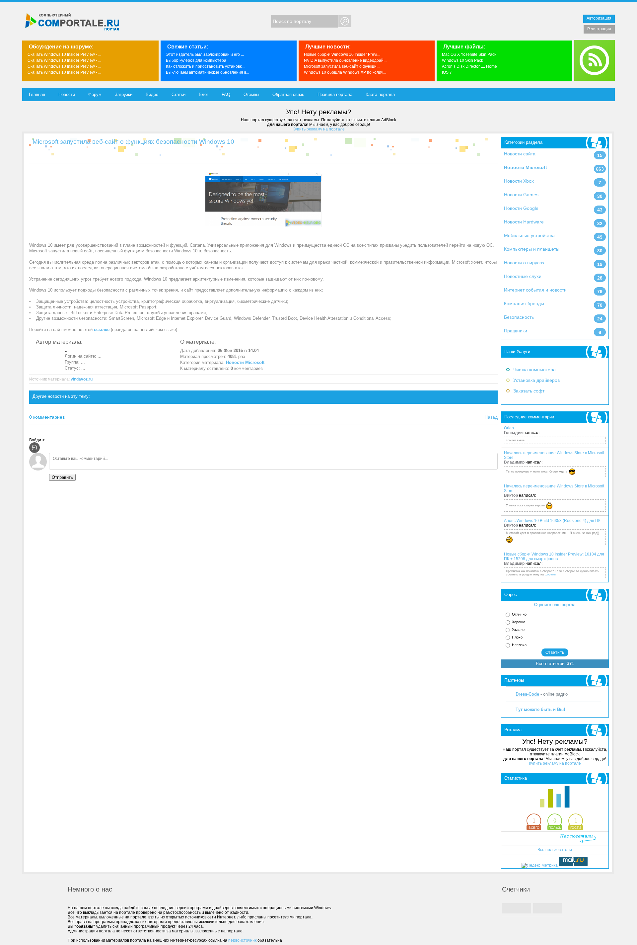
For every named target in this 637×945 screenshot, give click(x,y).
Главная (37, 94)
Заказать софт (528, 390)
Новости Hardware (524, 221)
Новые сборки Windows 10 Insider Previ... (342, 54)
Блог (203, 94)
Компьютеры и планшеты (531, 249)
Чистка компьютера (534, 369)
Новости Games (521, 194)
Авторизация (599, 18)
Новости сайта (519, 153)
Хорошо (518, 622)
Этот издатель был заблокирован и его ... (205, 54)
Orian (509, 428)
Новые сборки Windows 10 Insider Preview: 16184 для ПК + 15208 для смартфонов (554, 556)
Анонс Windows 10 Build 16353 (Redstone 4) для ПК (552, 520)
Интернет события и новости (535, 290)
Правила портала (335, 94)
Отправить (62, 477)
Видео (152, 94)
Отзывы (251, 94)
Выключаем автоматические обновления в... (207, 72)
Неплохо (519, 645)
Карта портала (380, 94)
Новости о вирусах (524, 262)
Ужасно (518, 630)
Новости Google (521, 208)
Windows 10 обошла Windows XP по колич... (345, 72)
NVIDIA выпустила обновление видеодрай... (345, 60)
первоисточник (242, 940)
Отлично (519, 614)
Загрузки (123, 94)
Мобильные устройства (529, 235)
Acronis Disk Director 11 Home (469, 66)
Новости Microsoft (525, 167)
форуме (550, 574)
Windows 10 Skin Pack (462, 60)
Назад (491, 417)
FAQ (226, 94)
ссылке (101, 329)
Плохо (517, 637)
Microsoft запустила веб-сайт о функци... (342, 66)
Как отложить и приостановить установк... (205, 66)
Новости (66, 94)
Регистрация (599, 29)
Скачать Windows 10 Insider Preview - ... (64, 54)
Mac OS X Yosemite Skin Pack (469, 54)
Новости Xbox (519, 181)
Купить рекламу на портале (319, 129)
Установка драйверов (536, 380)
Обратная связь (288, 94)
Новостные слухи (522, 276)
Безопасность (519, 317)
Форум (95, 94)
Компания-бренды (524, 303)
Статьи (178, 94)
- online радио (542, 694)
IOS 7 (447, 72)
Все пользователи (554, 849)
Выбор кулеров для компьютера (196, 60)
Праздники (515, 330)
